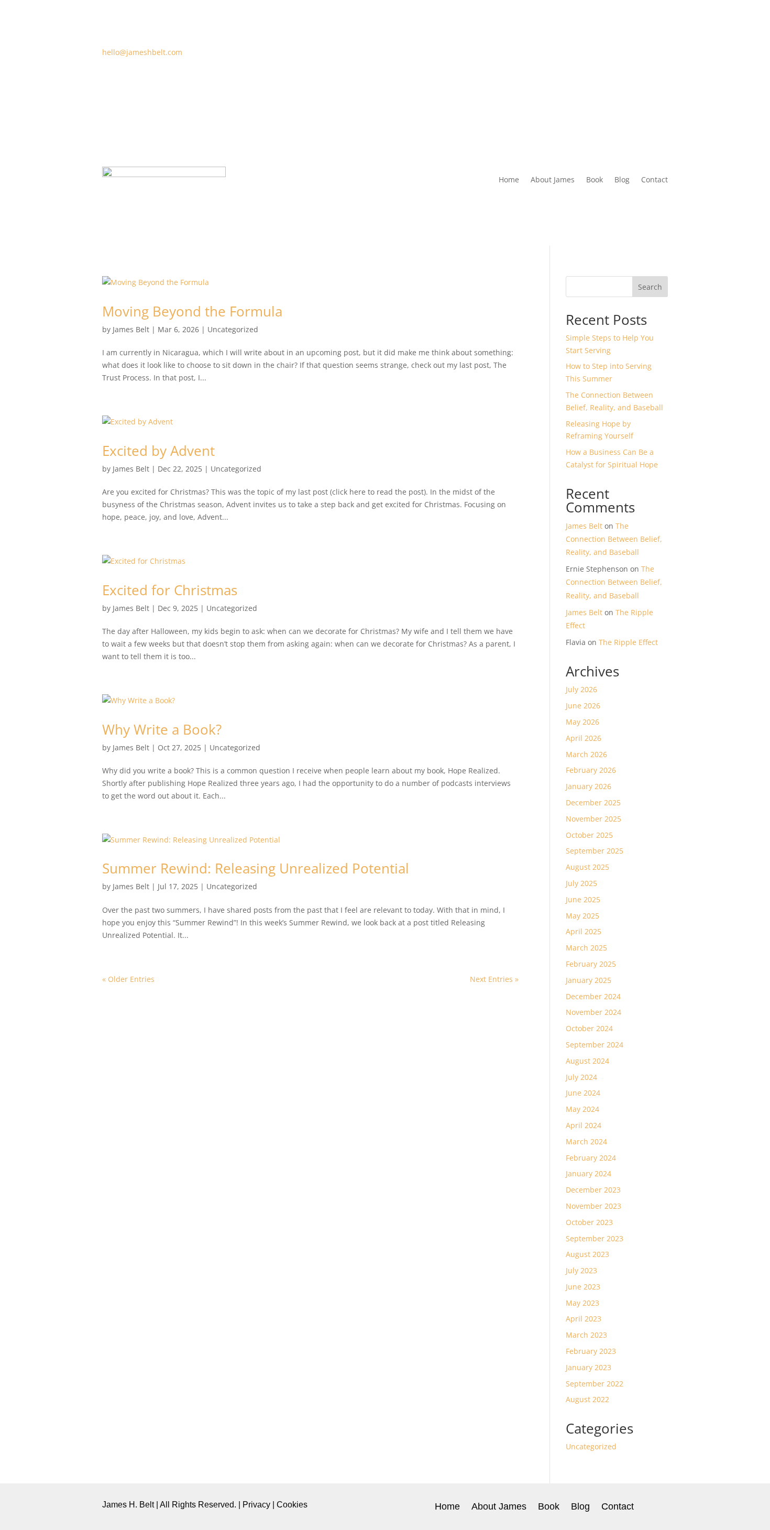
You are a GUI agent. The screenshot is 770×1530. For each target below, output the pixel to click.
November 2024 (593, 1012)
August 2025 (587, 867)
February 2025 (591, 964)
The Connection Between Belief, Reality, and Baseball (614, 539)
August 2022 (587, 1399)
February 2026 (591, 770)
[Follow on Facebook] (596, 54)
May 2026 (582, 722)
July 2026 (581, 689)
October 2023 (589, 1222)
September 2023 (594, 1238)
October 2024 (589, 1028)
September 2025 (594, 851)
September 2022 (594, 1384)
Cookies (292, 1504)
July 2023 (581, 1270)
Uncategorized (232, 329)
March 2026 (586, 754)
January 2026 (588, 786)
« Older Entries (128, 979)
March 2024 (586, 1141)
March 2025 (586, 948)
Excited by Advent (158, 450)
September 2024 (594, 1045)
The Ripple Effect (628, 642)
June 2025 (583, 899)
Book (594, 179)
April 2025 (583, 931)
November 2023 (593, 1206)
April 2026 (583, 738)
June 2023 (583, 1287)
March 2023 (586, 1335)
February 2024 (591, 1158)
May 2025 (582, 916)
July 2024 (581, 1077)
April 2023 (583, 1319)
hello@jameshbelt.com (142, 52)
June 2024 (583, 1093)
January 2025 (588, 980)
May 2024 (582, 1109)
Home (509, 179)
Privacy (256, 1504)
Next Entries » (494, 979)
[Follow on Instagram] (638, 54)
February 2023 (591, 1351)
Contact (654, 179)
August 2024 (587, 1061)
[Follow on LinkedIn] (659, 54)
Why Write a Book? (162, 729)
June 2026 (583, 706)
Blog (622, 179)
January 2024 (588, 1173)
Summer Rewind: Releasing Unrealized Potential (255, 868)
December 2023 (593, 1190)
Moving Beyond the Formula (192, 311)
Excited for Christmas (169, 590)
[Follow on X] (617, 54)
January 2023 (588, 1367)
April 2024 (583, 1125)
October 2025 (589, 835)
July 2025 (581, 883)
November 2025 (593, 819)
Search (650, 287)
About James (553, 179)
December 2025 (593, 802)
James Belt (131, 329)
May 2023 (582, 1303)
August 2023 (587, 1254)
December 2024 (593, 996)
